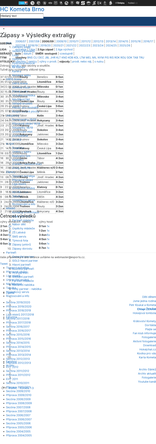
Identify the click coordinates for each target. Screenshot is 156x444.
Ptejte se (150, 329)
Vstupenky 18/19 (22, 127)
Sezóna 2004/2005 (18, 431)
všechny (20, 61)
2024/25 (111, 45)
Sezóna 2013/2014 (18, 350)
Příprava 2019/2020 (18, 306)
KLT (58, 57)
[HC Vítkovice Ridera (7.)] (66, 3)
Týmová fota (20, 240)
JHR (52, 57)
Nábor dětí (19, 224)
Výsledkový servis (17, 292)
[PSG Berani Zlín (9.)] (77, 3)
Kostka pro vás (146, 353)
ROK (117, 57)
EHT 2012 (12, 367)
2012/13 (98, 41)
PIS (107, 57)
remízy (32, 61)
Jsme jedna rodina (144, 301)
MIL (94, 57)
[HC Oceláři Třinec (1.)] (32, 3)
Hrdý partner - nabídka (26, 289)
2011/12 (86, 41)
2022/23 (84, 45)
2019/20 (45, 45)
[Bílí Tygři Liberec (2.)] (38, 3)
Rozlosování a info (23, 204)
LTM (82, 57)
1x (9, 239)
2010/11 (74, 41)
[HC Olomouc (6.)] (61, 3)
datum (27, 53)
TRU (141, 57)
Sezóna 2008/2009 (18, 399)
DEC (41, 57)
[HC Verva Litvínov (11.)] (88, 3)
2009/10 (61, 41)
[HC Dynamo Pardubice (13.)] (99, 3)
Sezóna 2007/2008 (18, 407)
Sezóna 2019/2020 (18, 302)
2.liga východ (64, 49)
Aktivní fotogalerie (144, 341)
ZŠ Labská (18, 232)
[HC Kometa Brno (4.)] (50, 3)
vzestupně (66, 53)
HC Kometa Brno (22, 9)
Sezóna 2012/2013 (18, 358)
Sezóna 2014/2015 (18, 342)
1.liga (32, 49)
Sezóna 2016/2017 (18, 326)
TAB (135, 57)
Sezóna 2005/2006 (18, 423)
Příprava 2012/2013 (18, 362)
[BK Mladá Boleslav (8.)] (72, 3)
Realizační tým (21, 155)
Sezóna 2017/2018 (18, 318)
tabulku (16, 65)
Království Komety (144, 321)
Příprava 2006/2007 (19, 419)
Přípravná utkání (16, 271)
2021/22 (71, 45)
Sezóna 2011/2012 (17, 371)
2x (9, 226)
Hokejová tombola (144, 313)
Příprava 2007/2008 (19, 411)
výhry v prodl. (48, 61)
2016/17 (148, 41)
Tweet (4, 263)
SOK (129, 57)
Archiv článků (147, 369)
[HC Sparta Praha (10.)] (83, 3)
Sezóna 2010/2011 (17, 383)
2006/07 (20, 41)
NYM (101, 57)
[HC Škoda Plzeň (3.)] (44, 3)
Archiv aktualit (147, 373)
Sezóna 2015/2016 (18, 334)
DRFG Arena (13, 79)
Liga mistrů (19, 184)
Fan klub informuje (144, 333)
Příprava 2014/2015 (18, 346)
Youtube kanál (147, 381)
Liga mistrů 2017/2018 (20, 314)
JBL (47, 57)
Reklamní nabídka (23, 284)
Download (149, 345)
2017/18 (20, 45)
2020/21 (58, 45)
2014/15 (123, 41)
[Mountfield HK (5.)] (55, 3)
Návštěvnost (14, 283)
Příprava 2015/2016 (18, 338)
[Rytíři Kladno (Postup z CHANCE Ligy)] (105, 3)
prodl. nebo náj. (82, 61)
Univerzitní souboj (17, 279)
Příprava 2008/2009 (19, 403)
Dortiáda (150, 325)
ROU (123, 57)
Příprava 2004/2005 (19, 435)
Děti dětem (149, 296)
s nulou (98, 61)
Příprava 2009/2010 (18, 395)
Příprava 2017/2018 (18, 322)
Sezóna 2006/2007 (18, 415)
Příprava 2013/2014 (18, 354)
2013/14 (111, 41)
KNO (64, 57)
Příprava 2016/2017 (18, 330)
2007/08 (34, 41)
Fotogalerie (149, 337)
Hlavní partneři (21, 264)
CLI (35, 57)
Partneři (11, 252)
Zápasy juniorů (21, 244)
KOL (76, 57)
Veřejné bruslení (22, 103)
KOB (70, 57)
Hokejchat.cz (147, 349)
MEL (88, 57)
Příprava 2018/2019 (18, 310)
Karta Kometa (147, 357)
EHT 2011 (12, 379)
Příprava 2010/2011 (18, 387)
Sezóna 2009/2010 (18, 391)
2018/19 (33, 45)
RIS (112, 57)
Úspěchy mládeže (23, 228)
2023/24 (97, 45)
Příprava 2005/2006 (19, 427)
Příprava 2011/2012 (18, 374)
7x (9, 230)
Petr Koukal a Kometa (142, 305)
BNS (30, 57)
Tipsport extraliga (17, 267)
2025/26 (124, 45)
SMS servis (19, 236)
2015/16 (136, 41)
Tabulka (11, 287)
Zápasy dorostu (22, 248)
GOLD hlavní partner (25, 260)
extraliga (20, 49)
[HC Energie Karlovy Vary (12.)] (94, 3)
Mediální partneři (23, 276)
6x (9, 234)
